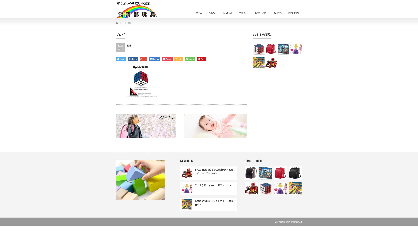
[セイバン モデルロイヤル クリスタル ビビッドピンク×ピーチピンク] (271, 49)
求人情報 (277, 12)
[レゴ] (283, 49)
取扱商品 (228, 12)
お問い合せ (260, 12)
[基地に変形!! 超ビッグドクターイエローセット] (259, 63)
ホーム (199, 12)
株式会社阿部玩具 (294, 222)
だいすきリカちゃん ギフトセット (213, 185)
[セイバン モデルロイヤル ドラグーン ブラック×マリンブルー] (295, 173)
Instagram (293, 12)
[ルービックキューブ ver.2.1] (259, 49)
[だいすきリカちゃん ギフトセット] (296, 49)
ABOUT (213, 12)
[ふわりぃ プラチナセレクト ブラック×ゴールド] (251, 173)
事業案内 (243, 12)
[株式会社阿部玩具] (136, 9)
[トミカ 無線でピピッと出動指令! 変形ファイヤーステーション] (271, 63)
